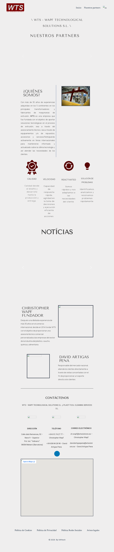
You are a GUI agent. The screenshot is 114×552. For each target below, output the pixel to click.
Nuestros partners (92, 7)
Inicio (78, 7)
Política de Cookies (23, 530)
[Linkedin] (57, 453)
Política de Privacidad (46, 530)
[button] (23, 56)
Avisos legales (93, 530)
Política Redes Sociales (71, 530)
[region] (57, 56)
